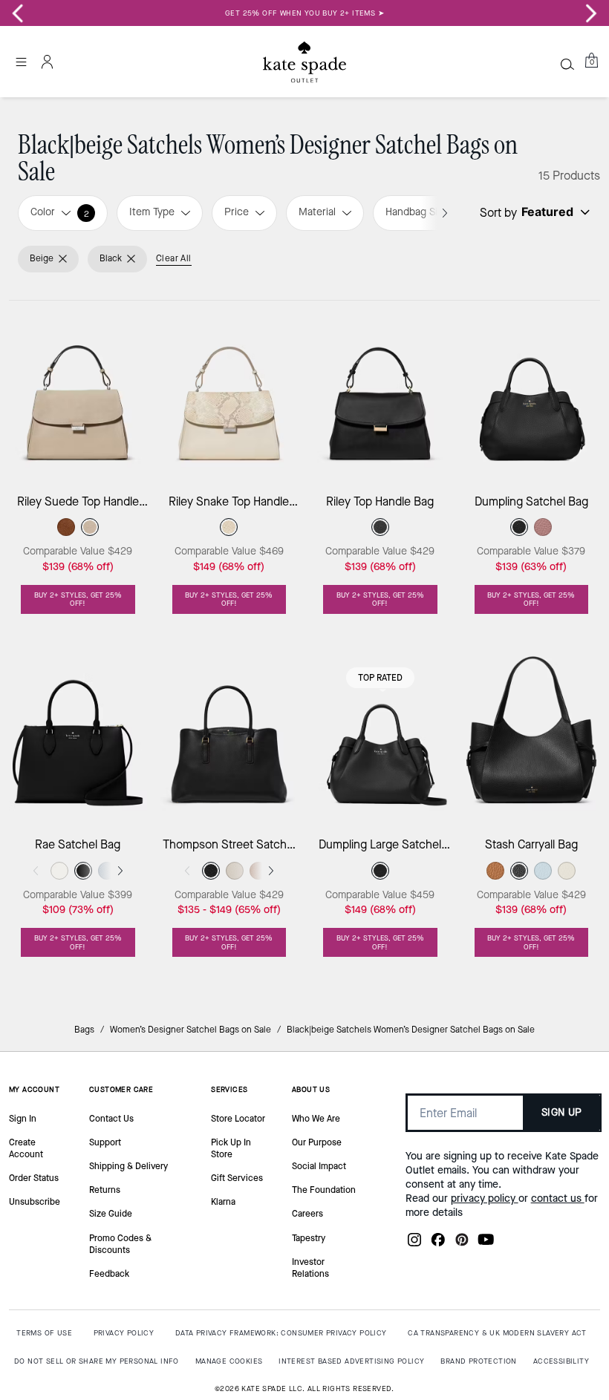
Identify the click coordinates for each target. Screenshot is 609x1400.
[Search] (567, 64)
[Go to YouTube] (486, 1244)
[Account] (47, 62)
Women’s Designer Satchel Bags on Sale (190, 1030)
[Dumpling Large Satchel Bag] (380, 734)
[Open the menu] (21, 62)
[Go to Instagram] (414, 1244)
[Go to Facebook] (438, 1244)
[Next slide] (591, 13)
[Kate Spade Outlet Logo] (304, 61)
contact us (557, 1198)
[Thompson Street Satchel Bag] (229, 734)
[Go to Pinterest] (462, 1244)
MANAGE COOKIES (229, 1361)
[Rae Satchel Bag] (78, 734)
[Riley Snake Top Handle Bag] (229, 391)
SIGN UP (561, 1112)
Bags (84, 1030)
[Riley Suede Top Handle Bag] (78, 391)
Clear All (174, 258)
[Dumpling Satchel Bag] (532, 391)
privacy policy (484, 1198)
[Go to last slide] (18, 13)
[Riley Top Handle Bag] (380, 391)
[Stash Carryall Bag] (532, 734)
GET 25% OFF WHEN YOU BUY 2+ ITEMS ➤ (304, 13)
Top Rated (380, 678)
